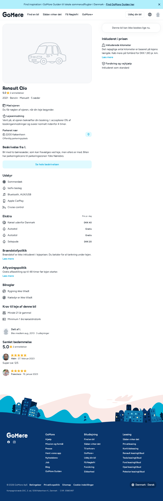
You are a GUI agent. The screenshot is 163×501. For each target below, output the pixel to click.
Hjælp (48, 439)
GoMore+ (87, 14)
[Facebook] (9, 442)
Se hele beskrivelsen (47, 164)
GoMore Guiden (53, 471)
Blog (47, 467)
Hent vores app (53, 453)
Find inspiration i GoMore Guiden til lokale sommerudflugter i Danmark (79, 4)
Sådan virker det (52, 14)
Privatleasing (129, 444)
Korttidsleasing (130, 448)
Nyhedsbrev (51, 457)
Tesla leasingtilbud (132, 457)
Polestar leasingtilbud (134, 471)
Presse (48, 448)
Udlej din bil (135, 14)
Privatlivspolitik (52, 485)
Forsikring (89, 467)
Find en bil (33, 14)
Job (47, 462)
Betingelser (35, 485)
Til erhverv (89, 448)
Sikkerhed (89, 471)
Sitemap (66, 485)
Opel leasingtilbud (132, 467)
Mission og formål (54, 444)
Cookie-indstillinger (83, 485)
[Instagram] (14, 442)
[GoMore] (13, 14)
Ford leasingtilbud (132, 462)
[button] (159, 4)
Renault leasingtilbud (133, 453)
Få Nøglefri (71, 14)
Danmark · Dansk (144, 484)
